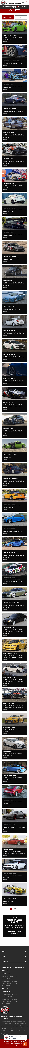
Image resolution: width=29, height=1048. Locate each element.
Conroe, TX (5, 988)
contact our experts (14, 932)
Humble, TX (5, 970)
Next (16, 908)
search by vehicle (8, 17)
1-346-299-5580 (6, 991)
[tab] (14, 950)
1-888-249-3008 (6, 6)
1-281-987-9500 (6, 973)
